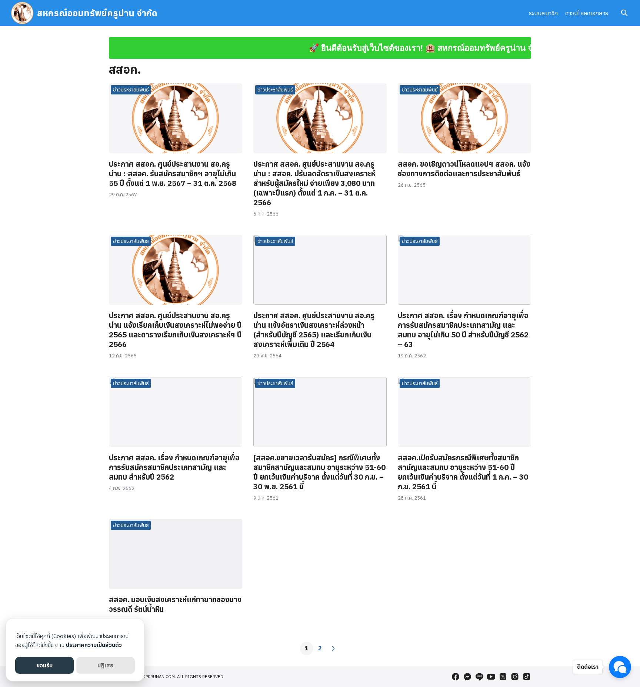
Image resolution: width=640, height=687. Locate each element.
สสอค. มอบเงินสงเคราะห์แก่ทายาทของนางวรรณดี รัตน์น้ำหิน (175, 604)
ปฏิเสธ (105, 665)
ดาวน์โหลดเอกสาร (586, 13)
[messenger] (467, 676)
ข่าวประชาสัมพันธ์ (131, 89)
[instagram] (514, 676)
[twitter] (503, 676)
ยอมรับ (44, 665)
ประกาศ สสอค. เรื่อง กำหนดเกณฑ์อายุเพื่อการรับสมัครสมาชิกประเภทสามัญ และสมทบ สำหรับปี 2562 (174, 467)
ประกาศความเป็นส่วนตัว (94, 644)
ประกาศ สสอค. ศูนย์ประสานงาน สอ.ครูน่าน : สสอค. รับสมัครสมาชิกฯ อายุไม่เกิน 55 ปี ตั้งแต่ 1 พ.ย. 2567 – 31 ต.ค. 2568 (172, 173)
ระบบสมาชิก (543, 13)
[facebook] (455, 676)
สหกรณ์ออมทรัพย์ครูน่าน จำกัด (97, 13)
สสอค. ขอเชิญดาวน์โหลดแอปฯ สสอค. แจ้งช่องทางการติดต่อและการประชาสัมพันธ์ (464, 169)
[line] (479, 676)
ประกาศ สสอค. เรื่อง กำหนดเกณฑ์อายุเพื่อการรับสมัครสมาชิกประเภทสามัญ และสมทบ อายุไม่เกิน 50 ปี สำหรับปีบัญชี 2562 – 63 (463, 329)
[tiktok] (526, 676)
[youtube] (491, 676)
